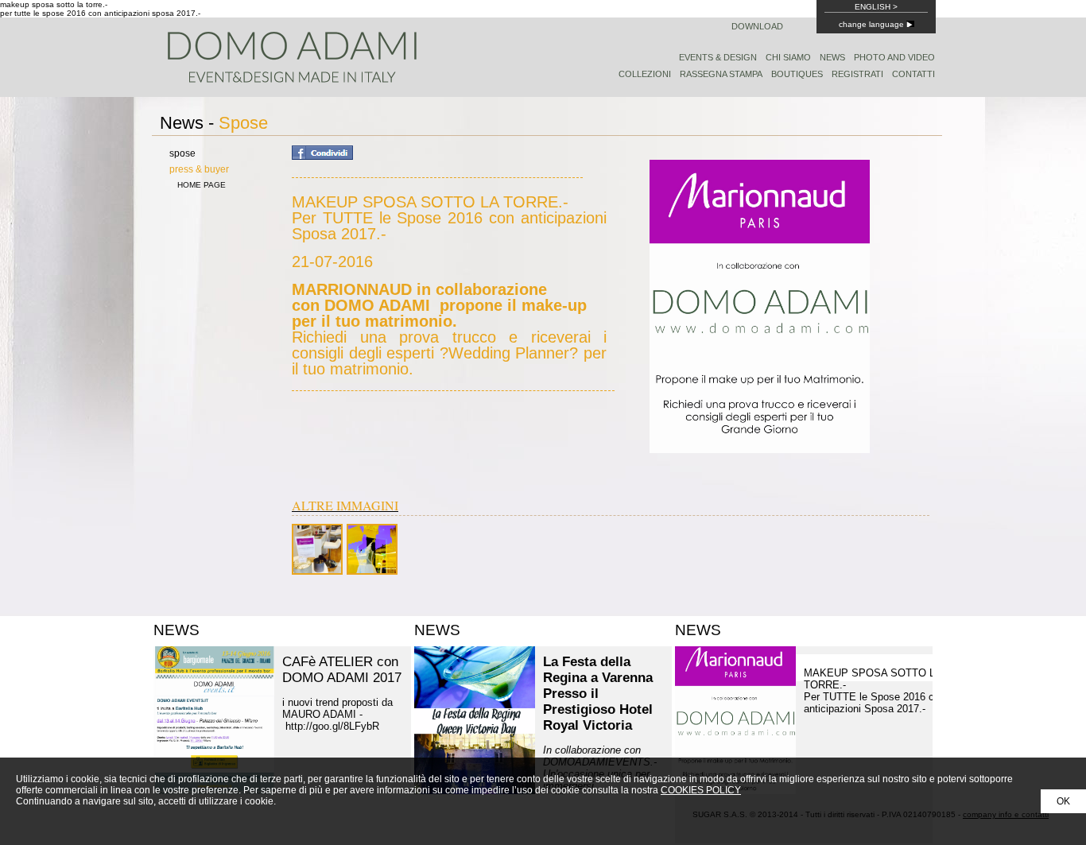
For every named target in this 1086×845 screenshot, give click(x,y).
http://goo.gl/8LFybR (333, 726)
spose (182, 153)
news (832, 57)
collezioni (645, 74)
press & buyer (199, 169)
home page (201, 184)
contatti (913, 74)
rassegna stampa (721, 74)
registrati (857, 74)
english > (876, 6)
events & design (718, 57)
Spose (243, 123)
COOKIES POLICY (701, 790)
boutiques (797, 74)
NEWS (176, 630)
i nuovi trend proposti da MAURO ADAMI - (337, 714)
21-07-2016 (449, 315)
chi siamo (788, 57)
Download (757, 26)
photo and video (894, 57)
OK (1063, 801)
